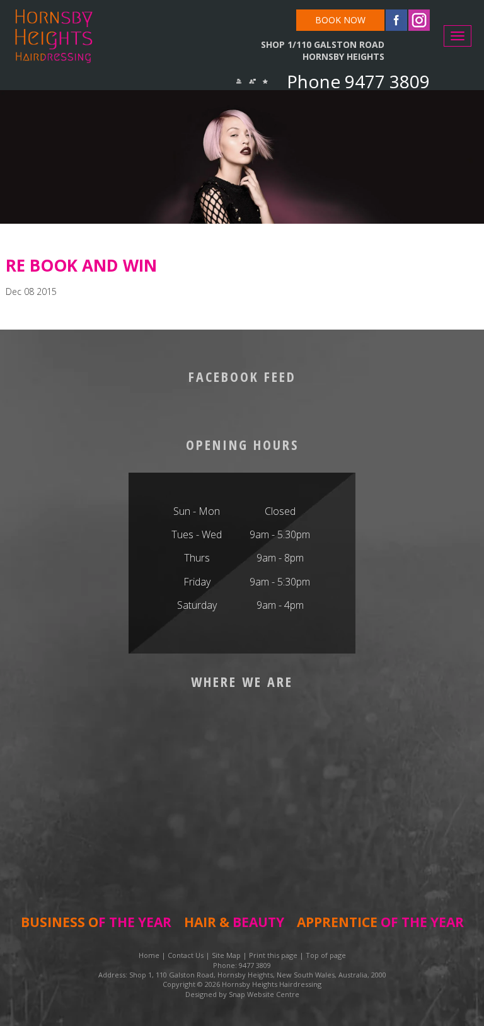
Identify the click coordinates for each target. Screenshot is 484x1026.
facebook (396, 20)
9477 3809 (385, 81)
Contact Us (186, 955)
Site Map (226, 955)
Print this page (273, 955)
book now (340, 20)
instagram (419, 20)
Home (149, 955)
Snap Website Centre (264, 994)
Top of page (326, 955)
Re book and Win (81, 265)
